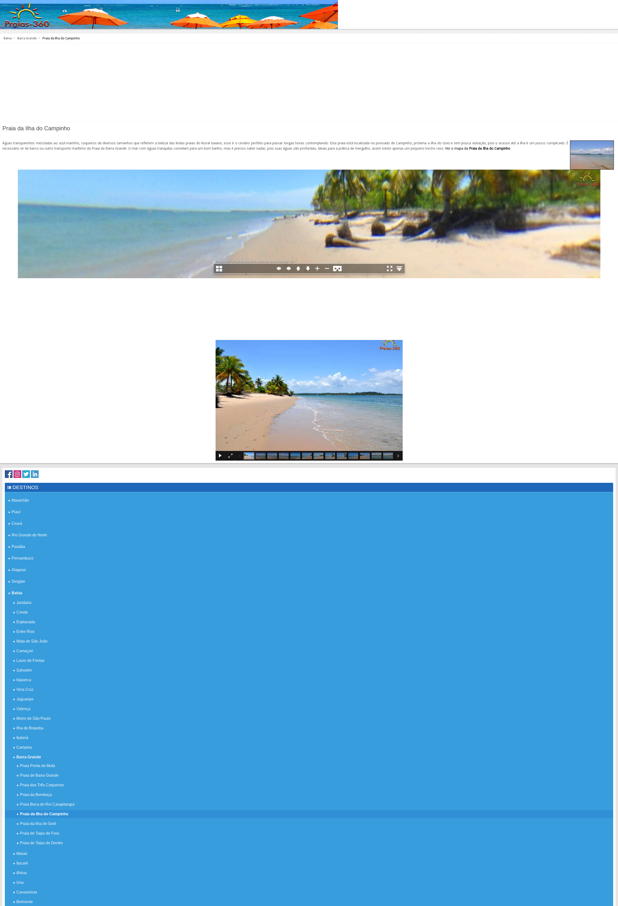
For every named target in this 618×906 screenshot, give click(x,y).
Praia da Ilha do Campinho (489, 148)
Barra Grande (27, 38)
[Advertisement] (309, 84)
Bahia (8, 38)
